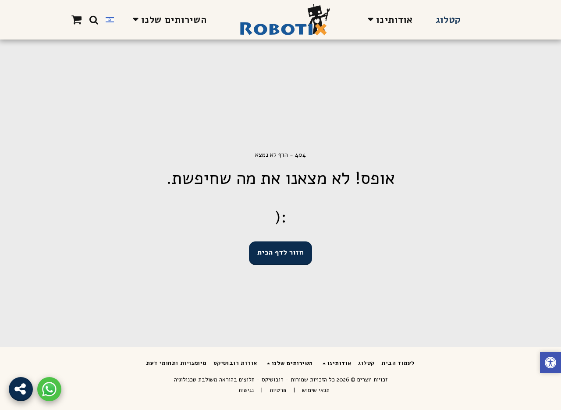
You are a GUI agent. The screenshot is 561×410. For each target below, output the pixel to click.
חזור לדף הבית (280, 252)
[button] (388, 19)
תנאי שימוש (316, 390)
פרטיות (278, 390)
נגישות (246, 390)
